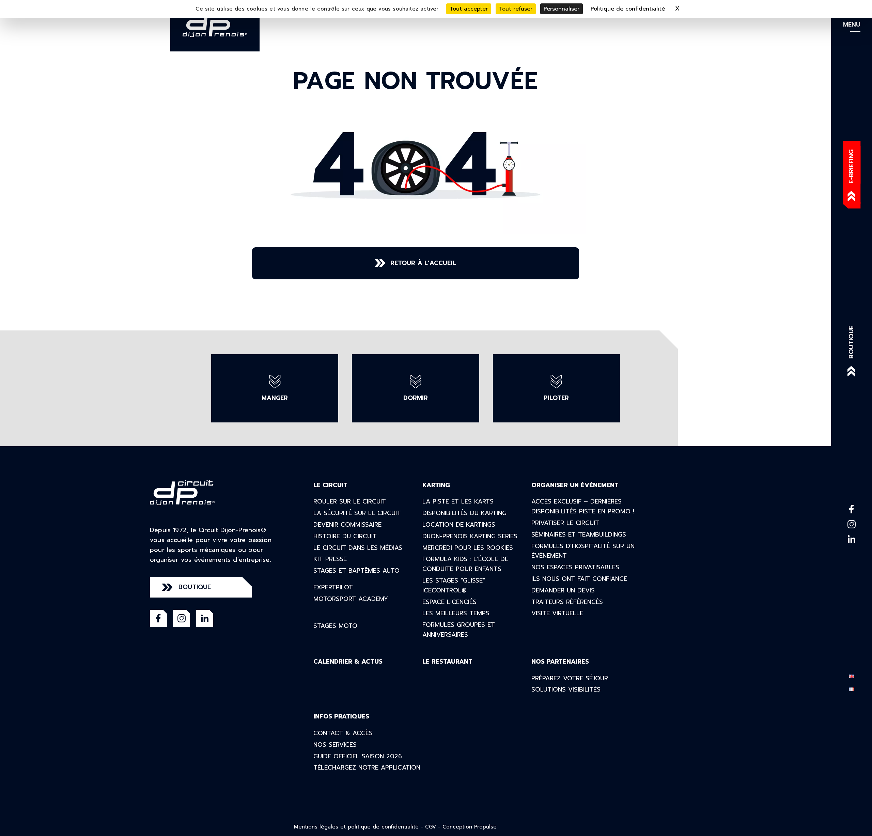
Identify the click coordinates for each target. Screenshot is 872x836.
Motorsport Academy (350, 599)
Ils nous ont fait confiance (579, 579)
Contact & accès (343, 733)
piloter (556, 398)
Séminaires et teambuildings (578, 534)
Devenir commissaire (347, 524)
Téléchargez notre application (366, 767)
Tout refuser (515, 9)
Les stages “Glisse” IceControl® (453, 585)
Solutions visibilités (566, 689)
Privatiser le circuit (565, 523)
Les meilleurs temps (455, 613)
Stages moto (335, 626)
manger (275, 398)
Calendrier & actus (348, 661)
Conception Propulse (469, 827)
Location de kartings (458, 524)
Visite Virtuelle (557, 613)
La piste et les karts (458, 501)
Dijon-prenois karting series (469, 536)
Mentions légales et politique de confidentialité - (359, 827)
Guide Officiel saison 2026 (357, 756)
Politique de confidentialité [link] (628, 9)
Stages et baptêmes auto (356, 570)
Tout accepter (469, 9)
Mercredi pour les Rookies (467, 548)
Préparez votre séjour (569, 678)
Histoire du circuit (345, 536)
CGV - (433, 827)
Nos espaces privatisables (575, 567)
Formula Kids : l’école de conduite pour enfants (465, 564)
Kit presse (330, 559)
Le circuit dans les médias (357, 548)
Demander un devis (563, 590)
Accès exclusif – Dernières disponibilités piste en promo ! (582, 506)
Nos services (335, 744)
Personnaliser (561, 9)
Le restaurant (447, 661)
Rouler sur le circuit (349, 501)
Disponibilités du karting (464, 513)
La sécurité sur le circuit (357, 513)
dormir (415, 398)
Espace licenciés (449, 602)
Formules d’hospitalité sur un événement (583, 551)
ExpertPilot (333, 587)
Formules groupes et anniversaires (458, 629)
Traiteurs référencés (567, 602)
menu (851, 24)
